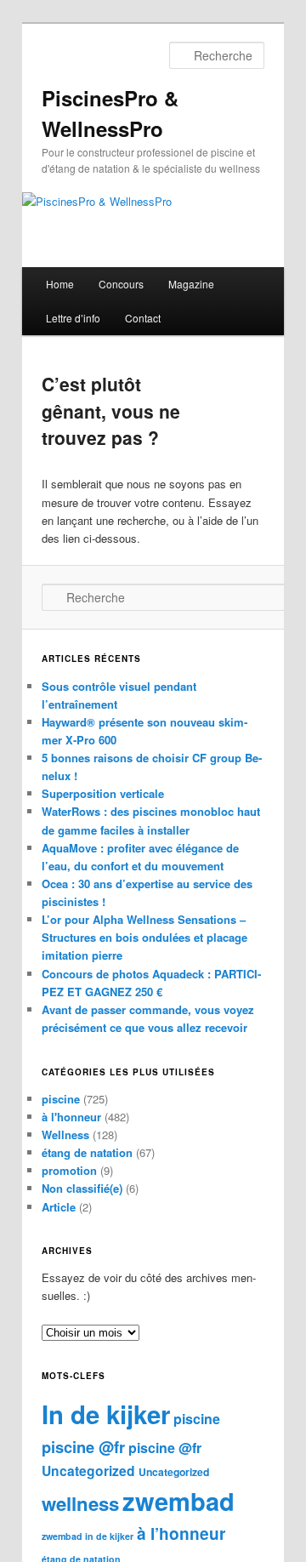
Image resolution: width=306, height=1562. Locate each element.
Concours (121, 283)
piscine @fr (83, 1446)
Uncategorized (88, 1470)
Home (60, 283)
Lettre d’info (73, 318)
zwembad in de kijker (87, 1536)
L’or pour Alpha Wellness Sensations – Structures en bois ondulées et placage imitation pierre (144, 937)
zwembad (178, 1501)
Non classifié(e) (82, 1188)
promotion (69, 1170)
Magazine (191, 283)
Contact (143, 318)
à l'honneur (71, 1117)
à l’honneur (181, 1533)
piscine (61, 1099)
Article (59, 1207)
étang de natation (87, 1152)
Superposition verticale (103, 793)
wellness (80, 1503)
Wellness (65, 1134)
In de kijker (106, 1414)
